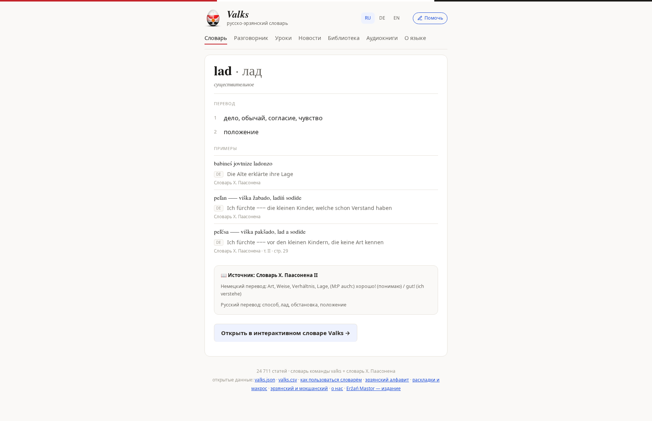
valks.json (265, 380)
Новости (309, 37)
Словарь (216, 37)
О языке (415, 37)
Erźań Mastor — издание (373, 388)
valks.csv (287, 380)
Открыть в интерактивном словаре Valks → (285, 333)
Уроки (283, 37)
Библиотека (344, 37)
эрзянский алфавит (387, 380)
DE (382, 18)
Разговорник (251, 37)
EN (397, 18)
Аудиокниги (382, 37)
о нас (337, 388)
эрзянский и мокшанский (299, 388)
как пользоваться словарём (331, 380)
